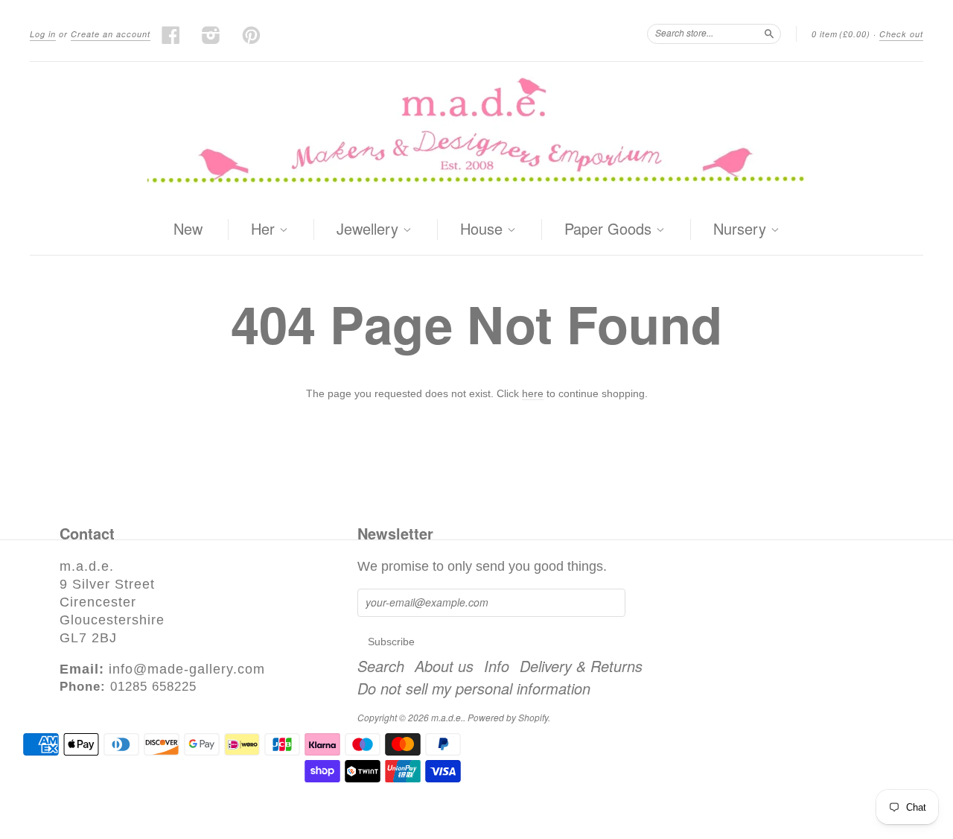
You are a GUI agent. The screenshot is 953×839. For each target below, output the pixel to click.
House (483, 229)
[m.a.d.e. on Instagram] (211, 35)
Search (380, 666)
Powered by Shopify (508, 717)
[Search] (769, 33)
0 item (841, 33)
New (188, 228)
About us (444, 666)
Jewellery (370, 229)
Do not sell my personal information (473, 688)
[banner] (476, 133)
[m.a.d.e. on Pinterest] (251, 35)
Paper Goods (610, 229)
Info (496, 666)
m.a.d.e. (447, 717)
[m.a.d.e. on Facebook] (171, 35)
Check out (901, 33)
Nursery (742, 229)
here (533, 393)
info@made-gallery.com (187, 669)
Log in (43, 33)
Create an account (110, 33)
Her (265, 229)
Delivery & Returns (581, 666)
